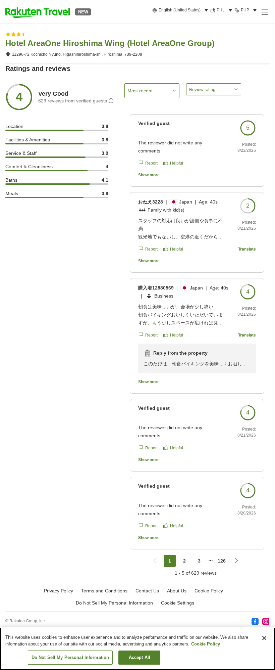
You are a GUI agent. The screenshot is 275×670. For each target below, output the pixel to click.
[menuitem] (181, 10)
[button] (37, 11)
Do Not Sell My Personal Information (70, 657)
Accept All (139, 657)
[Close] (264, 638)
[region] (137, 648)
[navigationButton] (155, 561)
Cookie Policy (205, 643)
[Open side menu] (264, 11)
